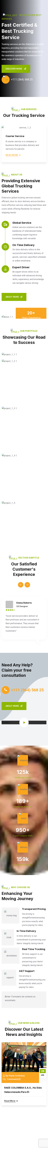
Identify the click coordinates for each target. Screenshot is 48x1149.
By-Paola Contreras (15, 1075)
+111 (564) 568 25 (22, 79)
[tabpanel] (24, 48)
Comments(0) (13, 1079)
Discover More (14, 68)
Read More (9, 1101)
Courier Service (15, 136)
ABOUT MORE (12, 297)
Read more (12, 155)
